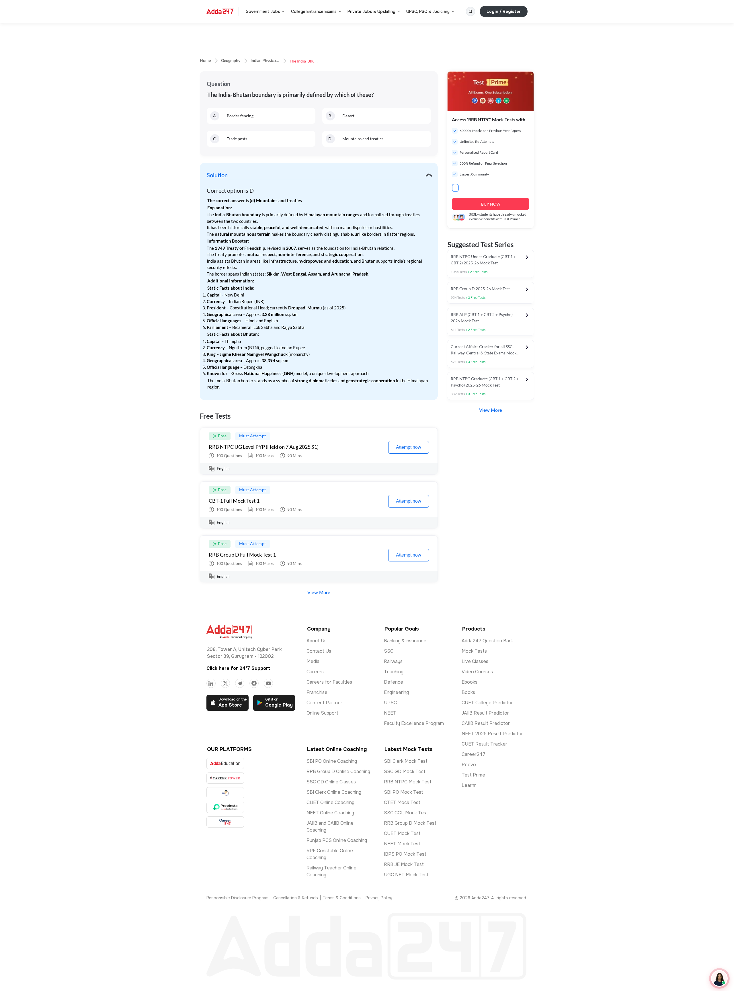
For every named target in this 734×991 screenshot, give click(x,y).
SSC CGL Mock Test (406, 813)
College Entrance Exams (314, 11)
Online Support (322, 713)
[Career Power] (225, 778)
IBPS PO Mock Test (405, 854)
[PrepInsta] (225, 807)
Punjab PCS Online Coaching (337, 840)
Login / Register (504, 11)
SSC (388, 651)
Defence (393, 682)
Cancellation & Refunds (295, 897)
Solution (217, 175)
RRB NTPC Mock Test (408, 782)
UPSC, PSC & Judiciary (428, 11)
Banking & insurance (405, 641)
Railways (393, 661)
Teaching (393, 672)
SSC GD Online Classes (331, 782)
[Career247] (225, 822)
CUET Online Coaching (330, 802)
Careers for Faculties (329, 682)
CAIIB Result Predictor (486, 723)
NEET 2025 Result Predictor (492, 734)
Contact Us (319, 651)
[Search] (470, 11)
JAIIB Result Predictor (485, 713)
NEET (390, 713)
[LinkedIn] (211, 683)
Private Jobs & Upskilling (371, 11)
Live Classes (475, 661)
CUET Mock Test (402, 833)
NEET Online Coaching (330, 813)
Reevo (469, 765)
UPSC (390, 703)
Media (313, 661)
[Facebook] (254, 683)
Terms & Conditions (342, 897)
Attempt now (408, 447)
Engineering (396, 692)
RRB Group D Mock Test (410, 823)
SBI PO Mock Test (403, 792)
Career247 (473, 754)
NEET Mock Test (402, 844)
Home (205, 61)
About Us (317, 641)
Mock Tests (474, 651)
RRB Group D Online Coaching (338, 771)
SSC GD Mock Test (404, 771)
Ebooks (469, 682)
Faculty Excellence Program (414, 723)
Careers (315, 672)
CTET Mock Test (402, 802)
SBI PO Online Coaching (332, 761)
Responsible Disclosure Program (237, 897)
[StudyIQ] (225, 792)
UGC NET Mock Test (406, 875)
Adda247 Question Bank (488, 641)
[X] (225, 683)
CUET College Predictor (487, 703)
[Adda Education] (225, 763)
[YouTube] (268, 683)
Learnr (469, 785)
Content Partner (324, 703)
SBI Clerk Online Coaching (334, 792)
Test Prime (473, 775)
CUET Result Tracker (484, 744)
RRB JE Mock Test (404, 864)
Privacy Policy (379, 897)
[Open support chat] (719, 978)
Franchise (317, 692)
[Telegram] (239, 683)
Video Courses (477, 672)
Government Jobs (263, 11)
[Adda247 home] (220, 11)
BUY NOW (490, 204)
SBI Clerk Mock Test (405, 761)
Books (468, 692)
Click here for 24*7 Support (238, 668)
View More (318, 592)
